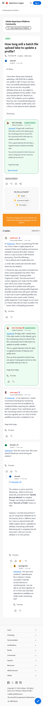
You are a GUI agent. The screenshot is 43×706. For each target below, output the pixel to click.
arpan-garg (14, 392)
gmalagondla (23, 566)
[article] (21, 278)
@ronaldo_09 (16, 482)
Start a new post (24, 220)
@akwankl (11, 128)
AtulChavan (14, 238)
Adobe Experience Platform (11, 10)
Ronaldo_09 (14, 445)
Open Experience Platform (19, 28)
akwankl (13, 61)
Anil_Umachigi (17, 123)
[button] (12, 56)
